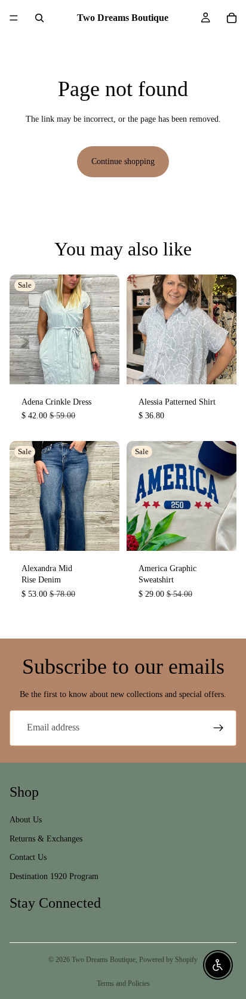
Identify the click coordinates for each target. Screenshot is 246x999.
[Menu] (13, 18)
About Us (26, 819)
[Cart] (232, 18)
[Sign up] (218, 728)
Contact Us (28, 857)
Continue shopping (123, 161)
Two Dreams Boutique (104, 959)
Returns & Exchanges (46, 838)
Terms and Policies (123, 983)
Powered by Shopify (168, 959)
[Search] (39, 18)
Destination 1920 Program (54, 875)
